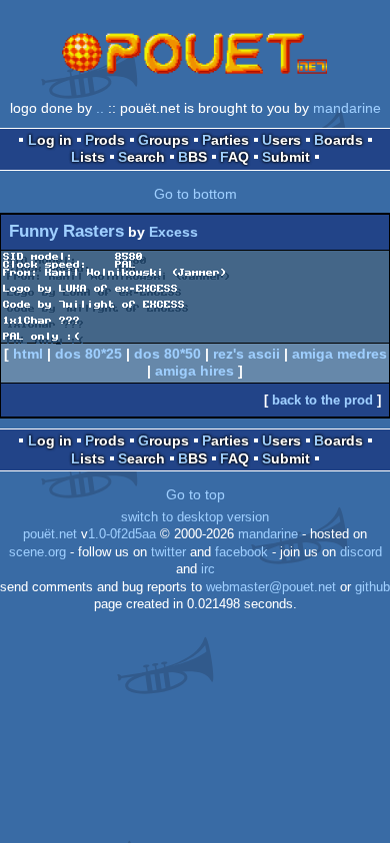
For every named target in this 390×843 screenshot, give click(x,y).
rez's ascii (246, 354)
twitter (168, 552)
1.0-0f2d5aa (122, 534)
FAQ (234, 157)
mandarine (347, 108)
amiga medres (339, 354)
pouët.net (50, 534)
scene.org (37, 552)
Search (141, 157)
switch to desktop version (195, 517)
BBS (192, 157)
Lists (88, 157)
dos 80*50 (167, 354)
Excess (173, 232)
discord (361, 552)
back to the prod (322, 400)
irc (208, 569)
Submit (286, 157)
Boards (338, 140)
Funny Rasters (66, 231)
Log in (50, 140)
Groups (163, 140)
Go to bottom (195, 194)
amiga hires (194, 371)
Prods (105, 140)
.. (100, 108)
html (28, 354)
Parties (225, 140)
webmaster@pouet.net (271, 587)
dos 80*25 (88, 354)
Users (281, 140)
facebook (241, 552)
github (372, 587)
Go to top (195, 494)
